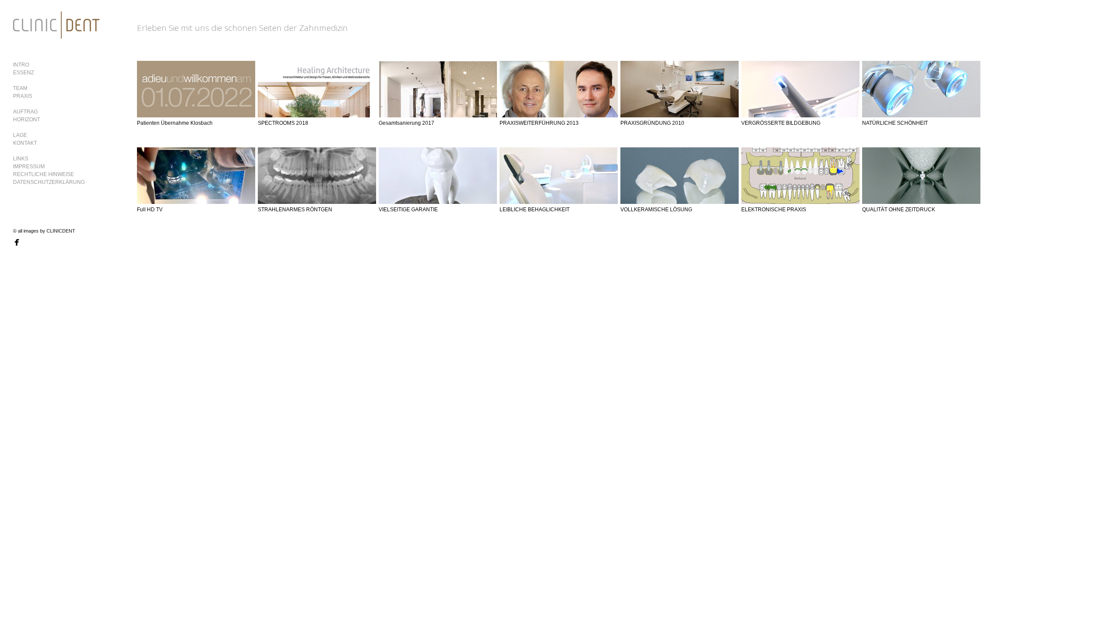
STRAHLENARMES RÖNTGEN (295, 209)
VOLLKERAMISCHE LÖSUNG (656, 209)
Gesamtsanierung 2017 (406, 123)
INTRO (21, 65)
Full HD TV (150, 209)
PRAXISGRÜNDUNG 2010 (652, 123)
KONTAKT (25, 143)
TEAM (20, 88)
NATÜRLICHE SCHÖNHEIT (895, 123)
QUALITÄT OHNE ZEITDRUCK (898, 209)
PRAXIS (22, 96)
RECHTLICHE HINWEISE (43, 174)
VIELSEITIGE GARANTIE (408, 209)
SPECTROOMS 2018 (283, 123)
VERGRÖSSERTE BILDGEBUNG (780, 123)
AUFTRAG (25, 112)
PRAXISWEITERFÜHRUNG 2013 (539, 123)
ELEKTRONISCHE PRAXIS (773, 209)
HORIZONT (26, 120)
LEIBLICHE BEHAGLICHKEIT (535, 209)
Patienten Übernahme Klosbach (175, 123)
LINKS (20, 159)
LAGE (20, 135)
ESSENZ (23, 73)
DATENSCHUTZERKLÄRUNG (49, 182)
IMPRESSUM (29, 166)
